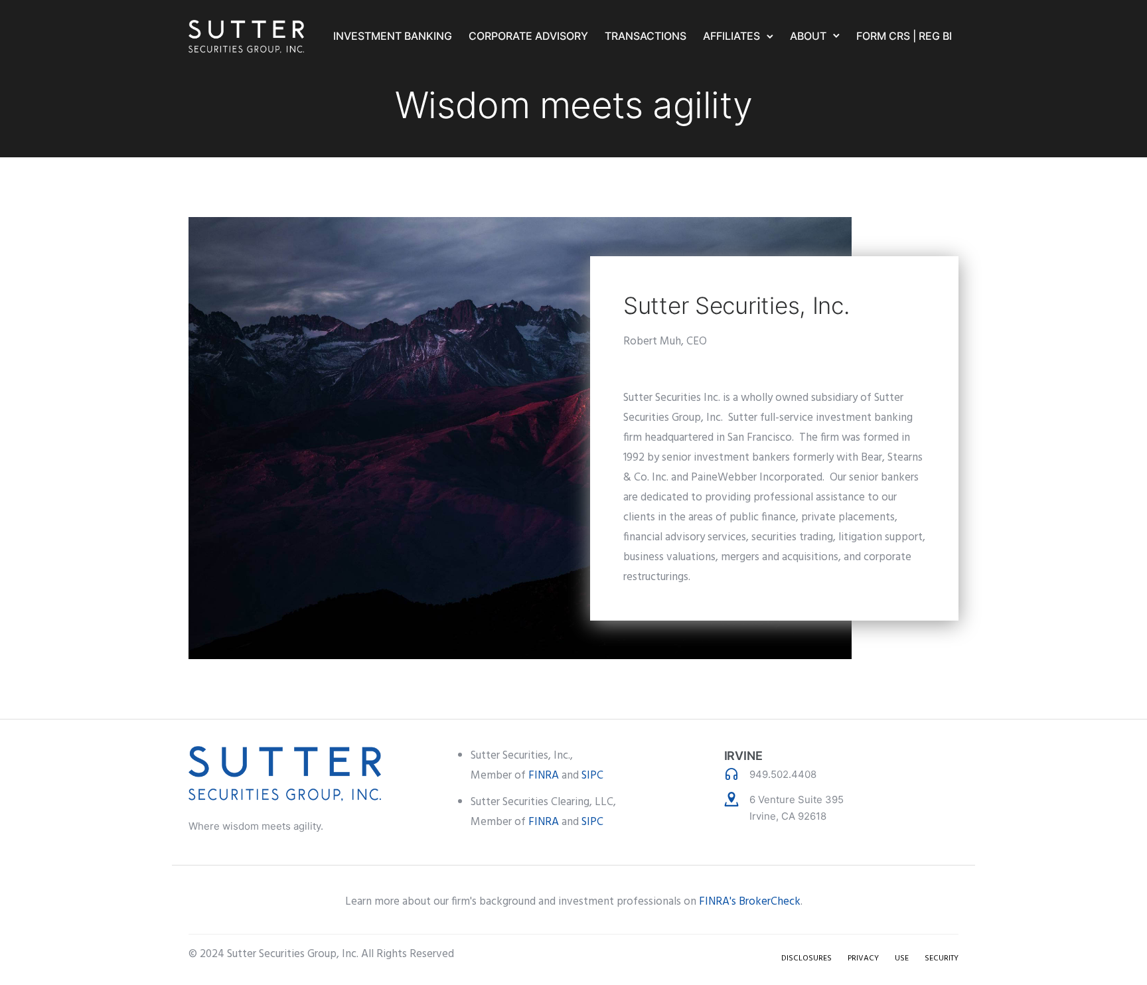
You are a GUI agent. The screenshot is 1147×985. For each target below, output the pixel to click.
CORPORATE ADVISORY (528, 35)
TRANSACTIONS (645, 35)
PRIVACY (863, 958)
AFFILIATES (731, 35)
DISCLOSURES (806, 958)
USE (902, 958)
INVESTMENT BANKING (392, 35)
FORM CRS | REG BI (904, 35)
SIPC (592, 776)
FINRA (543, 776)
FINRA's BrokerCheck (750, 902)
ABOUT (808, 35)
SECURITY (941, 958)
